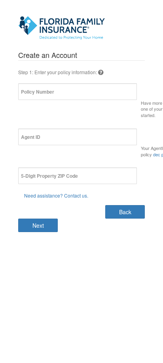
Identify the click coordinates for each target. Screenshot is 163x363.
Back (125, 212)
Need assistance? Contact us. (56, 195)
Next (38, 225)
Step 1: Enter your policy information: (58, 72)
